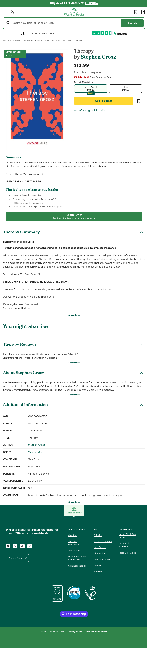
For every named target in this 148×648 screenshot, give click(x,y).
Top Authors (74, 550)
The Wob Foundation (73, 543)
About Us (72, 535)
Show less (72, 313)
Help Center (99, 547)
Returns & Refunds (102, 541)
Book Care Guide (126, 553)
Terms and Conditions (95, 631)
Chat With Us (99, 553)
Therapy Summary (21, 230)
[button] (5, 12)
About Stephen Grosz (23, 371)
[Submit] (8, 23)
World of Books (55, 632)
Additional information (25, 403)
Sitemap (97, 572)
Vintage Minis (35, 450)
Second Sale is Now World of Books (77, 558)
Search (129, 23)
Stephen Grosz (97, 57)
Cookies (97, 565)
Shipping (97, 535)
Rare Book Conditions (123, 545)
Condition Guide (101, 559)
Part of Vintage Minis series (88, 110)
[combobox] (72, 23)
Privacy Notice (74, 631)
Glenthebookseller (77, 566)
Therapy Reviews (20, 343)
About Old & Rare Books (126, 536)
